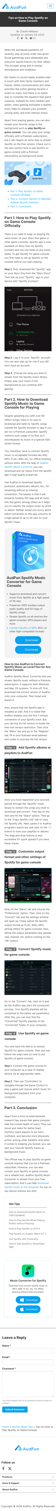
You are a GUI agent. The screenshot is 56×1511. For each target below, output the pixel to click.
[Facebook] (18, 38)
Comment (9, 1368)
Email (6, 1357)
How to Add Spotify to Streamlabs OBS (27, 1245)
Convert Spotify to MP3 (23, 627)
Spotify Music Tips (22, 1426)
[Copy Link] (26, 38)
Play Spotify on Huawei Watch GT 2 (27, 1233)
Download (31, 640)
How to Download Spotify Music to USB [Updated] (27, 1214)
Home (5, 1426)
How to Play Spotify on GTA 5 (24, 1228)
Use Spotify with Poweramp (23, 1238)
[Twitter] (22, 38)
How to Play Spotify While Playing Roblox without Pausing (27, 1222)
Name (6, 1345)
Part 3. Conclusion (20, 206)
